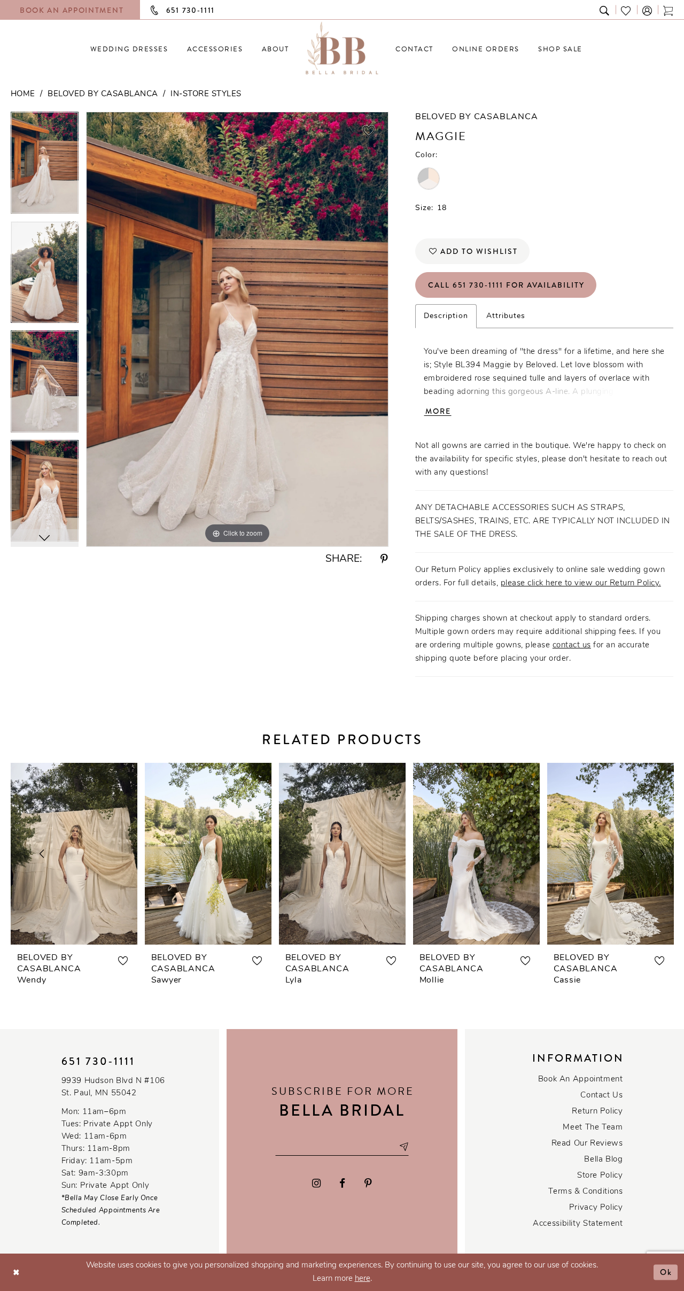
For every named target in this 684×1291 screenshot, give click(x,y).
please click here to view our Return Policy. (581, 583)
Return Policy (597, 1112)
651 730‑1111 (98, 1061)
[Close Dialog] (16, 1272)
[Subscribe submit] (403, 1146)
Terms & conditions (585, 1192)
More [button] (438, 411)
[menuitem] (129, 49)
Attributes (506, 316)
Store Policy (600, 1176)
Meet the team (593, 1128)
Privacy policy (596, 1208)
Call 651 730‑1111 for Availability (506, 285)
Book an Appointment (580, 1080)
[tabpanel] (45, 166)
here (362, 1279)
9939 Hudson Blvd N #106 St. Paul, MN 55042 (113, 1087)
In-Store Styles (206, 94)
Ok (666, 1272)
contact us (572, 645)
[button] (647, 10)
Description (446, 316)
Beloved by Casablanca (103, 94)
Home (23, 94)
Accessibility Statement (578, 1224)
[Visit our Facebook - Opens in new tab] (342, 1183)
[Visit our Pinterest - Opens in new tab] (368, 1183)
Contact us (601, 1096)
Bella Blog (603, 1160)
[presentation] (74, 854)
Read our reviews (587, 1144)
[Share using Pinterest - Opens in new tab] (384, 559)
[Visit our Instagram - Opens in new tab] (316, 1183)
